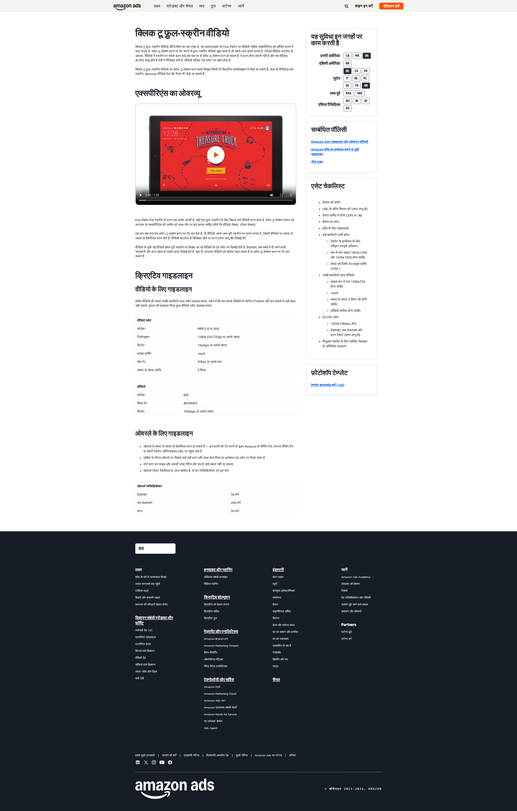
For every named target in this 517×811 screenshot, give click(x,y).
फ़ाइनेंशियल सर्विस (282, 611)
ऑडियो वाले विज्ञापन (145, 664)
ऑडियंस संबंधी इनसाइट (216, 577)
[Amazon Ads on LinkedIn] (137, 763)
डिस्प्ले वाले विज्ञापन (144, 650)
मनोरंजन (277, 597)
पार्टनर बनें (346, 638)
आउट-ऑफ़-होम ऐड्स (146, 671)
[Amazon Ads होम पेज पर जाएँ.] (174, 789)
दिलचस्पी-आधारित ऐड (217, 755)
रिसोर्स (344, 590)
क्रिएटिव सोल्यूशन (217, 597)
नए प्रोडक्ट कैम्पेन (213, 721)
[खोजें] (346, 6)
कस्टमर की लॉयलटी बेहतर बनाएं (151, 604)
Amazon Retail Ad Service (220, 714)
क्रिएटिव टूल (210, 618)
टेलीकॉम (277, 652)
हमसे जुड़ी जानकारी (145, 755)
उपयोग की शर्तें (169, 755)
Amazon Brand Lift (216, 638)
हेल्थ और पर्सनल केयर (284, 625)
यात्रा (275, 666)
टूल (213, 6)
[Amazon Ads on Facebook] (170, 763)
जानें (241, 6)
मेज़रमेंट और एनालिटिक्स (221, 631)
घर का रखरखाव (281, 638)
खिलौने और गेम (280, 659)
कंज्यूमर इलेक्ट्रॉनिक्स (284, 590)
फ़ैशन (275, 604)
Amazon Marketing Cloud (220, 693)
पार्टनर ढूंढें (346, 631)
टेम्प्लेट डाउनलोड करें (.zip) (327, 385)
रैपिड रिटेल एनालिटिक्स (215, 666)
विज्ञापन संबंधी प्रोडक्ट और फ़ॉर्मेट (154, 620)
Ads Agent (211, 728)
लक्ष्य (157, 6)
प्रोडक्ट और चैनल (180, 6)
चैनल (276, 679)
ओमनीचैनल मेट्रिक (213, 659)
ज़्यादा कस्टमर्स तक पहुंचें (147, 583)
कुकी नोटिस (242, 755)
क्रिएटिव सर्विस (211, 611)
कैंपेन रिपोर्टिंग (210, 652)
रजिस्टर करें (391, 6)
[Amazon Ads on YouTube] (162, 763)
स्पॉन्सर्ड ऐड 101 (144, 630)
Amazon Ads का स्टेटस (268, 755)
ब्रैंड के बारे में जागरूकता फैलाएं (150, 577)
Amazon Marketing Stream (221, 645)
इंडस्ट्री (278, 569)
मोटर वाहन (278, 577)
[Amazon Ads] (124, 6)
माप (201, 6)
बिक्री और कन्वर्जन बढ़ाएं (147, 597)
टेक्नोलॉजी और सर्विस (219, 679)
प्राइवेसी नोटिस (191, 755)
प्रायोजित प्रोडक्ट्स (145, 637)
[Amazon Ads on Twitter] (145, 762)
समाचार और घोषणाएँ (351, 611)
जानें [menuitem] (344, 569)
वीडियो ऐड (140, 657)
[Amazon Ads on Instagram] (153, 763)
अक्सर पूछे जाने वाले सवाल (354, 604)
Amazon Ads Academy (355, 577)
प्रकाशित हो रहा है (282, 645)
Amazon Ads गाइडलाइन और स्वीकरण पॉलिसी (339, 142)
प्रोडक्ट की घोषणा (350, 583)
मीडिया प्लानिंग (211, 583)
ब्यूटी (275, 583)
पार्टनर (226, 6)
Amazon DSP (212, 686)
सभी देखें (139, 678)
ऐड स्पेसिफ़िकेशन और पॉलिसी (356, 597)
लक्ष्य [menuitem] (138, 569)
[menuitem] (155, 648)
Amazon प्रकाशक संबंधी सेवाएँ (220, 707)
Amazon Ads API (214, 700)
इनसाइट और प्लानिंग (218, 569)
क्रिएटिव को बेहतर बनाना (216, 604)
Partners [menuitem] (348, 624)
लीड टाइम (317, 162)
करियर (292, 755)
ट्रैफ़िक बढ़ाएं (141, 590)
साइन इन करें (364, 6)
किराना (276, 618)
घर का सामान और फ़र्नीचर (285, 631)
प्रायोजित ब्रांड (143, 644)
